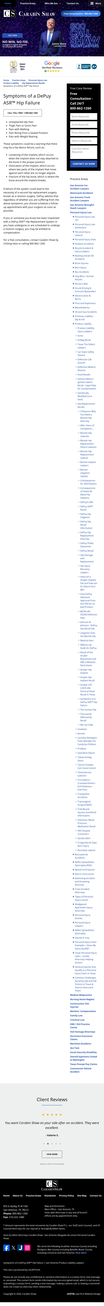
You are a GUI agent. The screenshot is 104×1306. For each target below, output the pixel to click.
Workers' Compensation (83, 1011)
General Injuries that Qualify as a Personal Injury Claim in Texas (85, 970)
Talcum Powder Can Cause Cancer (87, 766)
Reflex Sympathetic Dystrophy (84, 932)
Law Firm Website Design (84, 1293)
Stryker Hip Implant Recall (87, 679)
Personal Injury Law (81, 212)
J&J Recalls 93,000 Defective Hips (88, 614)
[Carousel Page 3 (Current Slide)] (52, 1144)
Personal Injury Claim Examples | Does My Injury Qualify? (86, 945)
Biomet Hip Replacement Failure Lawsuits (88, 443)
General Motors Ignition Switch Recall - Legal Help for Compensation (87, 383)
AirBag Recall (84, 339)
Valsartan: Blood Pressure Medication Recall (86, 823)
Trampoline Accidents (83, 795)
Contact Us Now (84, 163)
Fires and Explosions (85, 303)
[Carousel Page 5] (60, 1144)
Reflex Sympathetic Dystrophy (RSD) (84, 864)
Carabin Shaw (29, 1293)
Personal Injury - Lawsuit (83, 233)
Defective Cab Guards (85, 361)
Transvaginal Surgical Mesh (85, 803)
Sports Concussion (84, 873)
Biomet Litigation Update (85, 473)
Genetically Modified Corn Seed (85, 396)
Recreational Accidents (81, 856)
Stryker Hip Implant (86, 671)
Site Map (82, 1195)
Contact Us (73, 3)
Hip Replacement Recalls (86, 405)
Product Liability (83, 323)
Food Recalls (84, 374)
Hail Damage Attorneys (82, 1031)
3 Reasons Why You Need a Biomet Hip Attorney (88, 416)
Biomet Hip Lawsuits (86, 434)
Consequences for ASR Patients (88, 482)
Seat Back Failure (86, 752)
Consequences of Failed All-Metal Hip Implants (87, 493)
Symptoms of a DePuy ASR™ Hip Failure (88, 702)
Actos (80, 335)
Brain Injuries (81, 263)
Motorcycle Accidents (81, 192)
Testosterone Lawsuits (84, 774)
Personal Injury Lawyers (82, 924)
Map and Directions (55, 1206)
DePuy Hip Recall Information (86, 525)
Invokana (82, 729)
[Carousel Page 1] (44, 1144)
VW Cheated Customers (84, 832)
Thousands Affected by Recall (86, 717)
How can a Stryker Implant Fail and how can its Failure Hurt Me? (88, 583)
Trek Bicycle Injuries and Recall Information (87, 812)
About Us (18, 1195)
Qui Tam (74, 1047)
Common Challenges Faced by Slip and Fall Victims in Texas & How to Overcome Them (85, 984)
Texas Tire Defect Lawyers (86, 346)
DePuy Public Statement (87, 545)
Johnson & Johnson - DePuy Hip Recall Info (88, 625)
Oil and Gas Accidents (86, 311)
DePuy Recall (86, 550)
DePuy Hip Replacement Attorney (87, 535)
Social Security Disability (83, 1052)
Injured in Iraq (82, 937)
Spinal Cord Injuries (85, 869)
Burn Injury (80, 267)
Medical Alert (87, 640)
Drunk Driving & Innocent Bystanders (85, 290)
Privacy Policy (66, 1195)
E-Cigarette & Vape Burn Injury (87, 844)
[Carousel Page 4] (56, 1144)
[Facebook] (6, 1248)
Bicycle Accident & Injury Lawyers (84, 250)
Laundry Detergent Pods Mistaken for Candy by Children (87, 741)
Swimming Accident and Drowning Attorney (85, 881)
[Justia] (20, 1248)
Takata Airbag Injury (85, 759)
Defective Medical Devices (86, 368)
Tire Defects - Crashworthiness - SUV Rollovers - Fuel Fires (87, 784)
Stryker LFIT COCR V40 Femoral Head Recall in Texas (87, 689)
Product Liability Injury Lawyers (86, 330)
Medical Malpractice (81, 994)
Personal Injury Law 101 (85, 218)
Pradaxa (82, 748)
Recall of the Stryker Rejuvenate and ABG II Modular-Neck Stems (88, 659)
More (98, 3)
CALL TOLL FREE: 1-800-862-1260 (23, 113)
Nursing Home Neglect (82, 999)
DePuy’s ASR (86, 502)
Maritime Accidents (80, 1043)
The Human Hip (88, 709)
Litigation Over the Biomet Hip (88, 634)
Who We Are (51, 3)
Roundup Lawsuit (86, 850)
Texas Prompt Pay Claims (83, 1064)
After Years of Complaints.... (87, 427)
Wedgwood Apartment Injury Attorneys (83, 907)
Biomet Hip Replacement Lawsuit (87, 454)
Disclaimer (50, 1195)
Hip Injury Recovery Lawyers (85, 569)
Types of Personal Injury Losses (84, 898)
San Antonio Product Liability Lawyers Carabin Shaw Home (29, 13)
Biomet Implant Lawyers (88, 464)
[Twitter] (13, 1248)
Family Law (76, 1015)
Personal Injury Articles (82, 916)
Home (8, 3)
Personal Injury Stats (85, 239)
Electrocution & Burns (83, 297)
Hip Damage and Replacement (87, 558)
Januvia (81, 733)
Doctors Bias (81, 283)
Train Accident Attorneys (82, 891)
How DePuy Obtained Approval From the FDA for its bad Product (87, 600)
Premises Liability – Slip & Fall (84, 318)
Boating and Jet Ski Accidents (84, 257)
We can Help (86, 724)
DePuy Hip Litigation (85, 515)
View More (52, 1154)
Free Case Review (81, 88)
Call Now (12, 35)
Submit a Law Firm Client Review (52, 1164)
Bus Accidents (82, 271)
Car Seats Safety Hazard (86, 353)
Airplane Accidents (84, 243)
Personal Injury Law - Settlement (85, 226)
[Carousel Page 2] (48, 1144)
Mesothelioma (82, 307)
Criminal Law (77, 1019)
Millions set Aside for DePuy (88, 646)
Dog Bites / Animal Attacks (84, 278)
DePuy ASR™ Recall (86, 508)
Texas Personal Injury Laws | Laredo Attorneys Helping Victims (86, 957)
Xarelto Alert (84, 838)
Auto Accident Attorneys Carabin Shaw (23, 1235)
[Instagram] (27, 1248)
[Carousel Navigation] (52, 1143)
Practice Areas (27, 3)
